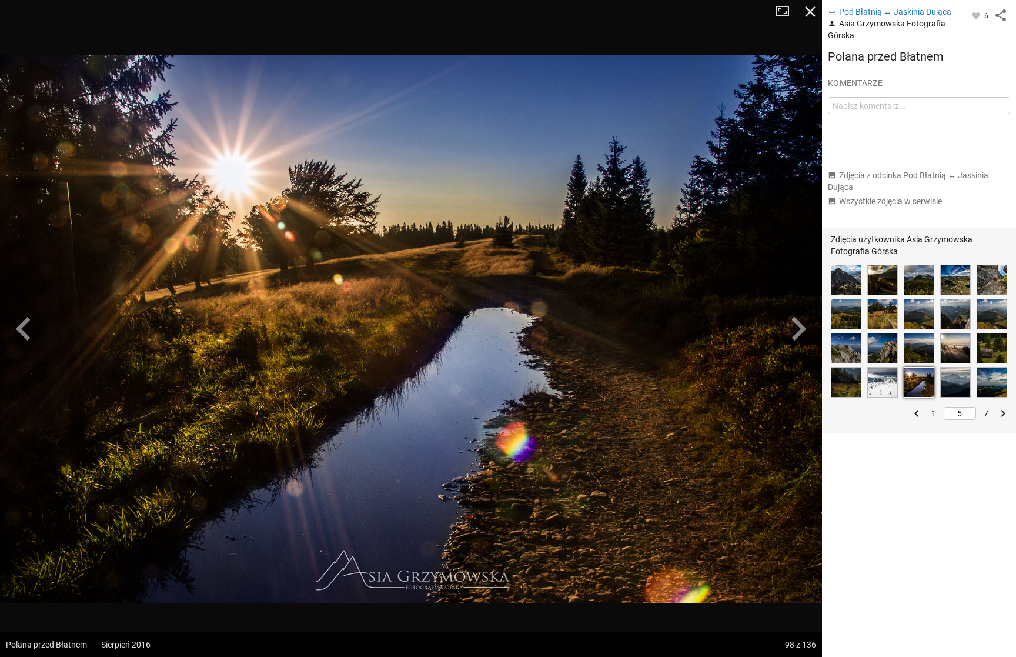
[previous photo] (23, 329)
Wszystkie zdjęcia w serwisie (890, 201)
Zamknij (810, 12)
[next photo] (798, 329)
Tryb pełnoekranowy (786, 12)
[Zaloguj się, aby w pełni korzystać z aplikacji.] (977, 15)
